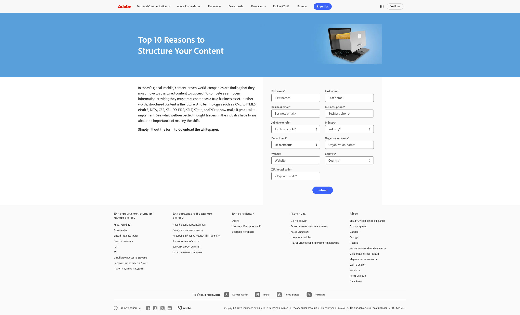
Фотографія (120, 230)
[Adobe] (124, 6)
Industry (330, 122)
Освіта (235, 220)
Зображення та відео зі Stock (130, 263)
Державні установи (243, 231)
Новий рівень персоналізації (189, 224)
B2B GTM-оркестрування (186, 246)
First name (277, 91)
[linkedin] (170, 308)
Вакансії (354, 231)
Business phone (334, 107)
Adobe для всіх (358, 275)
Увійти (395, 6)
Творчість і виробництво (186, 241)
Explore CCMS (281, 6)
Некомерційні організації (246, 226)
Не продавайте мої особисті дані (369, 308)
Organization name (336, 138)
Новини (354, 242)
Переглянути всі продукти (129, 268)
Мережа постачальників (363, 259)
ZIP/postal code (280, 169)
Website (276, 154)
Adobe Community (300, 231)
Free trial (322, 6)
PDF (116, 246)
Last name (331, 91)
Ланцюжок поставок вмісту (188, 230)
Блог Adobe (356, 281)
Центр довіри (357, 264)
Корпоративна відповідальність (368, 248)
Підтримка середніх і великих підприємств (314, 242)
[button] (382, 6)
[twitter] (162, 308)
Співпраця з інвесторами (364, 253)
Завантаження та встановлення (309, 226)
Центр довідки (299, 220)
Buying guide (236, 6)
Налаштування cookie (333, 308)
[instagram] (155, 308)
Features (213, 6)
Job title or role (280, 122)
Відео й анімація (123, 241)
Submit (323, 190)
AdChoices (401, 308)
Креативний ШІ (122, 224)
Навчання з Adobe (301, 237)
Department (278, 138)
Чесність (355, 270)
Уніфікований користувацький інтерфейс (196, 235)
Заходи (354, 237)
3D (115, 252)
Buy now (302, 6)
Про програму (358, 226)
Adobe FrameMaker (188, 6)
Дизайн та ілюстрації (126, 235)
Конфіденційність (279, 308)
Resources (257, 6)
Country (330, 154)
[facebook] (148, 308)
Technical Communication (152, 6)
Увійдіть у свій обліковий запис (367, 220)
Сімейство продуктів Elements (130, 257)
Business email (280, 107)
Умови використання (305, 308)
